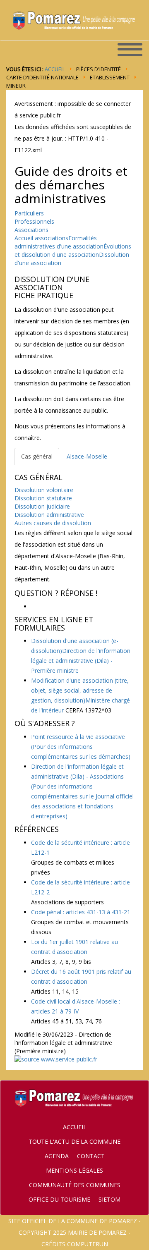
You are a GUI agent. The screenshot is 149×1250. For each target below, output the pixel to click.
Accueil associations (41, 238)
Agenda (57, 1156)
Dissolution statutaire (43, 498)
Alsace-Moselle (87, 456)
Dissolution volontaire (43, 490)
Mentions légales (74, 1170)
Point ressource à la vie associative (80, 746)
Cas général (37, 456)
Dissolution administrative (49, 515)
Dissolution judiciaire (42, 506)
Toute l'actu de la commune (74, 1141)
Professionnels (34, 221)
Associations (31, 230)
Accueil (55, 69)
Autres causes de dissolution (52, 523)
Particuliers (29, 213)
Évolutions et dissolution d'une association (72, 250)
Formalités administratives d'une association (58, 242)
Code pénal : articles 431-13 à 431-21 (80, 912)
